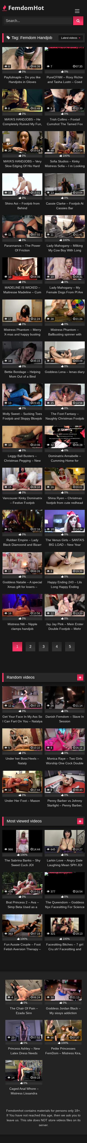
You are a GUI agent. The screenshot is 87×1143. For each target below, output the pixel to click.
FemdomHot (25, 8)
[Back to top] (73, 1129)
